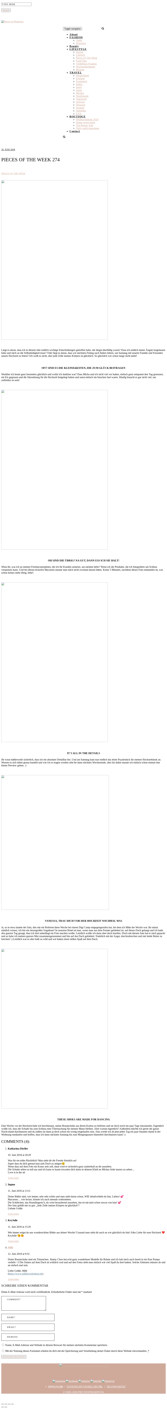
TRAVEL (75, 72)
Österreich (81, 99)
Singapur (80, 104)
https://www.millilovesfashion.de (25, 1273)
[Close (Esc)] (2, 1404)
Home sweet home (85, 122)
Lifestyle (80, 55)
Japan (79, 90)
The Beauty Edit (84, 125)
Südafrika (81, 110)
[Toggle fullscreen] (9, 1404)
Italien (79, 84)
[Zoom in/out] (12, 1404)
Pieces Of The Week (86, 58)
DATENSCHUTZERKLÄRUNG (85, 1386)
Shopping (81, 43)
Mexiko (80, 93)
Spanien (80, 107)
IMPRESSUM (55, 1386)
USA (78, 113)
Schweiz (80, 102)
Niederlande (82, 96)
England (80, 78)
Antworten (13, 1178)
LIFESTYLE (78, 49)
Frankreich (81, 81)
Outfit (79, 40)
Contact (74, 131)
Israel (79, 87)
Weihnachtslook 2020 (87, 119)
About (73, 34)
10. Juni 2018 (8, 149)
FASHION (76, 37)
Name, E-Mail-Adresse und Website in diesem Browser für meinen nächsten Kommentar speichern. (56, 1345)
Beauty (74, 46)
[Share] (6, 1404)
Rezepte (80, 69)
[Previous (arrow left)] (2, 1407)
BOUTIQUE (77, 116)
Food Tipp (81, 60)
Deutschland (82, 75)
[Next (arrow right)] (6, 1407)
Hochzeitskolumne (85, 66)
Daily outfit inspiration (87, 128)
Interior (80, 52)
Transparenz (116, 1386)
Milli (10, 1247)
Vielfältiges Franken (86, 63)
